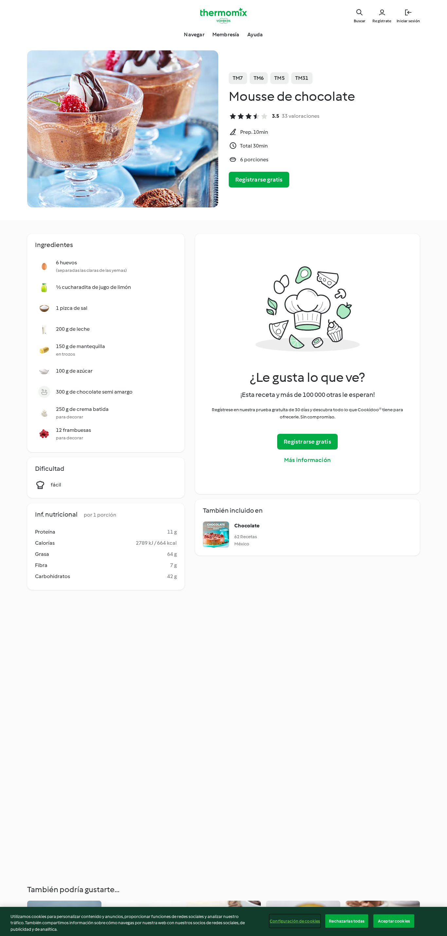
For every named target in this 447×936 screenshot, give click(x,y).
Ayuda (255, 34)
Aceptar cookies (394, 920)
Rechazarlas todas (347, 920)
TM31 (302, 78)
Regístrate (381, 21)
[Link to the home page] (223, 16)
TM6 (259, 78)
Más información (307, 460)
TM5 (279, 78)
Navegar (194, 34)
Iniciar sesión (408, 21)
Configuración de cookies (295, 920)
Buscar (359, 21)
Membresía (226, 34)
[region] (223, 921)
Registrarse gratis (259, 179)
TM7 (238, 78)
